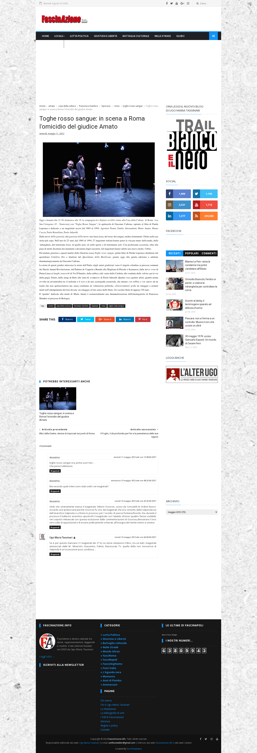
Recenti (174, 253)
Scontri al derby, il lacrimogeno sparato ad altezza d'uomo (198, 304)
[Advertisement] (154, 19)
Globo (180, 36)
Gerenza (105, 721)
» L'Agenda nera (111, 672)
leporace (106, 106)
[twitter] (171, 3)
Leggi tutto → (47, 656)
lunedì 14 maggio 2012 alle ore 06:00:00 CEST (135, 537)
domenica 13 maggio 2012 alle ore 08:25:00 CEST (133, 481)
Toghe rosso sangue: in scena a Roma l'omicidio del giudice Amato (56, 416)
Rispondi (55, 471)
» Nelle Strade (109, 647)
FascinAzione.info (117, 738)
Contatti (105, 729)
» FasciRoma (108, 655)
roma (116, 106)
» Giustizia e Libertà (113, 638)
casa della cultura (67, 106)
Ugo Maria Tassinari (61, 537)
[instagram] (188, 3)
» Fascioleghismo (111, 663)
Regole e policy (109, 725)
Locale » (59, 36)
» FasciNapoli (109, 659)
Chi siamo (106, 700)
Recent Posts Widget (169, 635)
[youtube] (177, 3)
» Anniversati (109, 684)
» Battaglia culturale (114, 643)
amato (51, 106)
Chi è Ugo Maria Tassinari (115, 704)
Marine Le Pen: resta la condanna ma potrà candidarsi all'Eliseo (197, 265)
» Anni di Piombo (111, 680)
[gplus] (182, 3)
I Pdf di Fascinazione (112, 717)
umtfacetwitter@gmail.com (122, 742)
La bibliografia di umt (112, 713)
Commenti (209, 253)
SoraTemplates (134, 748)
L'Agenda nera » (51, 44)
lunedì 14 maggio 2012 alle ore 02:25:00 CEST (135, 501)
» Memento (108, 676)
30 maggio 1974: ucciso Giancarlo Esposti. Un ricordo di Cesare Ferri (200, 340)
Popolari (192, 253)
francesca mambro (88, 106)
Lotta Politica (79, 36)
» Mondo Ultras (110, 651)
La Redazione (108, 709)
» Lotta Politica (110, 634)
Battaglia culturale (136, 36)
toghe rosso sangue (133, 106)
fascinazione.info (164, 742)
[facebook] (167, 3)
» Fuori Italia (108, 668)
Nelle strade (163, 36)
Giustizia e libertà (105, 36)
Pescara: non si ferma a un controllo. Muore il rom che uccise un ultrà (200, 322)
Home (45, 36)
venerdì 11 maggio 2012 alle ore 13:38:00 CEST (135, 457)
